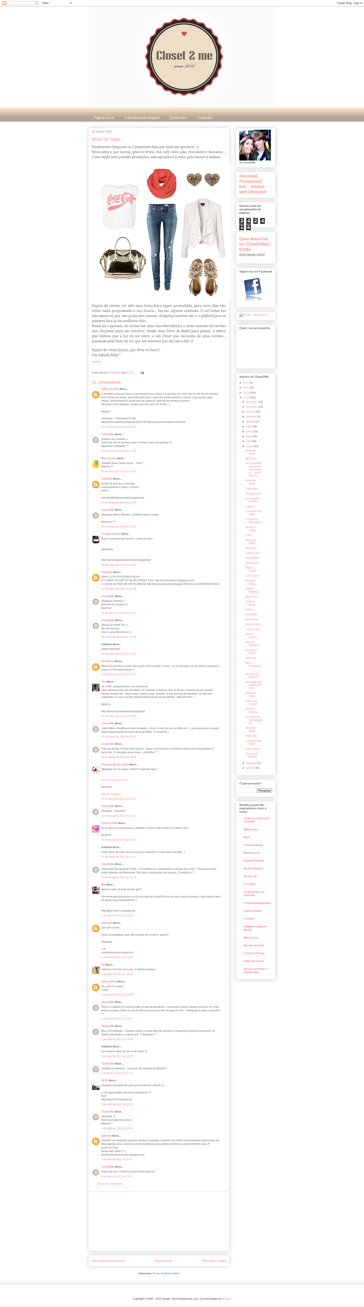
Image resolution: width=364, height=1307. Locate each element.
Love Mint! (251, 614)
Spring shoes (253, 493)
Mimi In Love (108, 458)
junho (249, 431)
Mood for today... (251, 452)
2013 (246, 392)
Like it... (250, 609)
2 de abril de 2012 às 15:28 (117, 1104)
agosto (250, 421)
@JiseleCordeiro (111, 794)
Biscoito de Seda (254, 945)
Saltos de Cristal (254, 961)
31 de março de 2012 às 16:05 (118, 653)
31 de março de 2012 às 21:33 (118, 877)
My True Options (253, 868)
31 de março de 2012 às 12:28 (118, 526)
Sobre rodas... (254, 748)
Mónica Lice (251, 829)
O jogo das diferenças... (254, 521)
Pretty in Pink (109, 823)
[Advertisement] (158, 1221)
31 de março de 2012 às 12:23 (118, 471)
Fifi (103, 964)
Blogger (226, 1298)
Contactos (205, 118)
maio (249, 436)
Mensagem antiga (214, 1260)
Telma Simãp (109, 981)
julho (249, 426)
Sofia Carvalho (110, 388)
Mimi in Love (251, 937)
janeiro (250, 767)
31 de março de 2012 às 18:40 (118, 736)
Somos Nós (178, 118)
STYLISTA (250, 884)
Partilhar (97, 361)
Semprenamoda (253, 845)
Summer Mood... (251, 603)
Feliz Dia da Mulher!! (252, 675)
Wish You (251, 458)
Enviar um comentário (109, 1183)
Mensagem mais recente (108, 1260)
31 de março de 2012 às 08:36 (118, 426)
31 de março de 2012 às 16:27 (118, 674)
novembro (252, 406)
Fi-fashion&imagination (257, 903)
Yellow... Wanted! (252, 590)
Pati (103, 681)
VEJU (104, 1080)
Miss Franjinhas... (254, 666)
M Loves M (250, 876)
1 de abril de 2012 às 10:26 (117, 974)
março (250, 446)
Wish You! (251, 596)
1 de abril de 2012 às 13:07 (117, 1018)
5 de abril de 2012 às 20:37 (117, 1159)
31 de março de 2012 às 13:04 (118, 612)
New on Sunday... (252, 710)
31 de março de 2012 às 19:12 (118, 815)
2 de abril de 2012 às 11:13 (116, 1073)
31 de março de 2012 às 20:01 (118, 839)
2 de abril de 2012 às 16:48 (117, 1128)
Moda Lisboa (253, 624)
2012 (246, 397)
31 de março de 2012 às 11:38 (118, 450)
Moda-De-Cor (252, 852)
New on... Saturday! (253, 644)
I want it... (251, 506)
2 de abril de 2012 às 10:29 (117, 1056)
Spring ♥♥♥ (252, 557)
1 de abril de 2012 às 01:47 (117, 957)
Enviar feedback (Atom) (166, 1273)
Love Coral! (252, 575)
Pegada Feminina (254, 860)
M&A (247, 837)
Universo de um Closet (115, 764)
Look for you (253, 553)
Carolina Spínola (111, 533)
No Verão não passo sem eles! (253, 685)
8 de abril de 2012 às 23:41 (117, 1176)
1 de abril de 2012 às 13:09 (117, 1039)
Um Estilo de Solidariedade (254, 719)
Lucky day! (252, 488)
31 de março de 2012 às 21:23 (118, 856)
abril (249, 441)
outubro (251, 411)
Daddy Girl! (252, 562)
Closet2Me (115, 372)
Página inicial (104, 118)
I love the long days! (254, 513)
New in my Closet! (252, 702)
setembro (251, 416)
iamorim (106, 1135)
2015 (246, 382)
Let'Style (249, 918)
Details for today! (251, 652)
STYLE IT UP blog (254, 953)
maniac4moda (252, 910)
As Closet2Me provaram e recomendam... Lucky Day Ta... (254, 469)
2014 (246, 387)
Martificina (107, 661)
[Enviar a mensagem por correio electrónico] (142, 372)
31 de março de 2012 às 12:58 (118, 588)
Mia (103, 884)
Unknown (106, 478)
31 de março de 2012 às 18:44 (118, 757)
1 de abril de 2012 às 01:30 (117, 915)
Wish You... (252, 548)
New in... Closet (251, 569)
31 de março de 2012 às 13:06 (118, 636)
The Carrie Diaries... (252, 755)
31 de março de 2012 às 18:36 (118, 716)
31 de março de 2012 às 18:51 (118, 798)
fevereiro (251, 763)
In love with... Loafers (253, 500)
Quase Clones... (252, 636)
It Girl (249, 535)
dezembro (252, 401)
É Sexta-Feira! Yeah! (254, 742)
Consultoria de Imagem (141, 118)
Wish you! (251, 735)
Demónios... (252, 619)
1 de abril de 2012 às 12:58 (117, 994)
